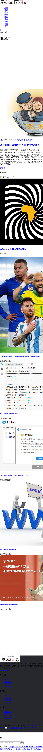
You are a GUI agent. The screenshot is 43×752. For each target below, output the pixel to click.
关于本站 (7, 679)
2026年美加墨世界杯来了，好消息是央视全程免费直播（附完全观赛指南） (20, 356)
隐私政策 (7, 686)
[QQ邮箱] (7, 670)
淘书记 (24, 747)
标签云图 (7, 714)
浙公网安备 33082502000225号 (25, 728)
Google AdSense (36, 749)
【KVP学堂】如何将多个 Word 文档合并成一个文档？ (14, 475)
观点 (6, 19)
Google (11, 747)
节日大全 (7, 702)
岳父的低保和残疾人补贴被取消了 (20, 145)
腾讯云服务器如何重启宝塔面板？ (9, 413)
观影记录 (7, 700)
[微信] (5, 670)
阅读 (6, 17)
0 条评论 (25, 140)
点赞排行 (7, 712)
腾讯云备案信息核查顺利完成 (8, 549)
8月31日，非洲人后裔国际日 (13, 249)
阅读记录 (7, 698)
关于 (6, 26)
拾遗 (6, 22)
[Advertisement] (21, 64)
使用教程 (30, 747)
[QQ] (3, 670)
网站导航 (7, 684)
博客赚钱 (8, 749)
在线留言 (7, 682)
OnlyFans (27, 749)
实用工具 (7, 695)
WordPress (8, 718)
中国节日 (37, 747)
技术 (6, 12)
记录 (6, 15)
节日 (6, 24)
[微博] (1, 670)
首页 (6, 8)
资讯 (6, 10)
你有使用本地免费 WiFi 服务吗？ (9, 604)
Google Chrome (18, 749)
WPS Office (8, 716)
